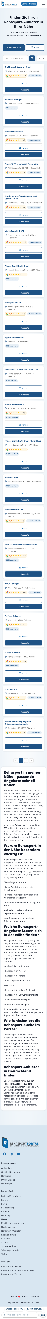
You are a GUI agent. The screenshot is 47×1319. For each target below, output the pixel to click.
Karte (36, 47)
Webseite (25, 90)
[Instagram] (11, 1154)
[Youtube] (18, 1154)
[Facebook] (4, 1154)
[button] (43, 3)
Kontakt (25, 83)
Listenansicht (15, 47)
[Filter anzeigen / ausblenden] (32, 58)
